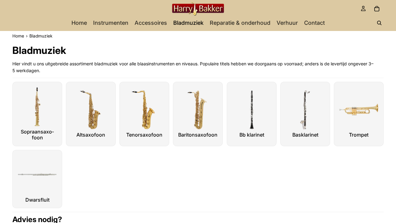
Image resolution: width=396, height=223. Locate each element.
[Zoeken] (379, 23)
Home (18, 35)
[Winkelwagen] (377, 8)
